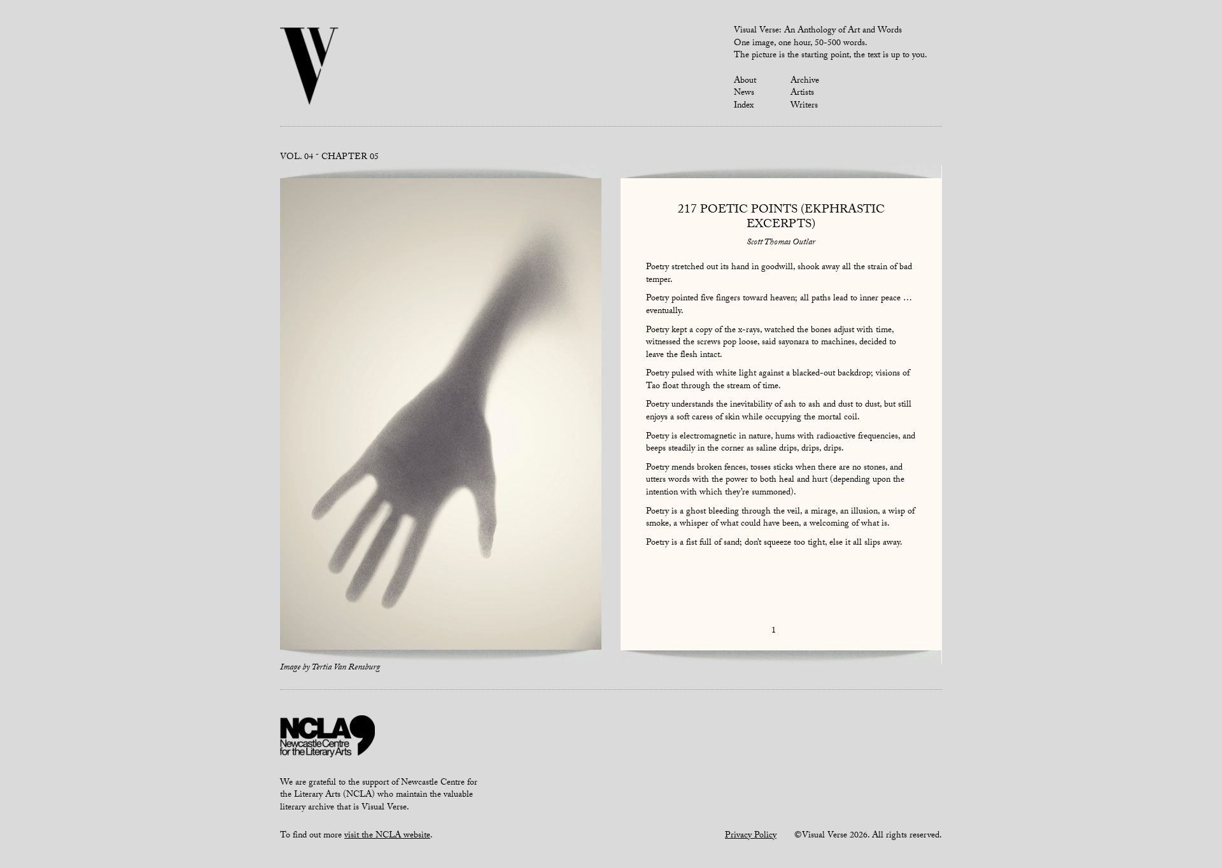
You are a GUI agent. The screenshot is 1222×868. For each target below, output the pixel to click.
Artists (802, 93)
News (744, 93)
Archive (804, 81)
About (745, 81)
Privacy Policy (750, 836)
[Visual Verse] (309, 67)
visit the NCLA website (387, 836)
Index (744, 106)
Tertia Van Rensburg (345, 668)
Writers (804, 106)
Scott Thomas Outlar (781, 243)
